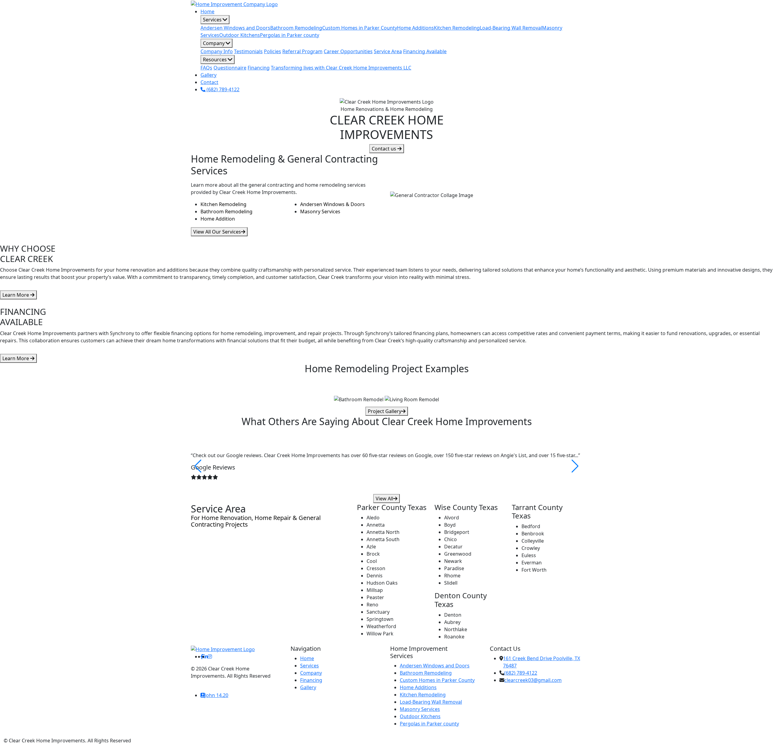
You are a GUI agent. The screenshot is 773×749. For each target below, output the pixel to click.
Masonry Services (320, 211)
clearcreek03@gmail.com (533, 680)
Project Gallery (384, 411)
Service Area (388, 51)
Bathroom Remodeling (296, 27)
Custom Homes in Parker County (359, 27)
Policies (272, 51)
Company (214, 43)
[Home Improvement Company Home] (234, 3)
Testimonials (248, 51)
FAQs (206, 67)
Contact (209, 82)
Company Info (216, 51)
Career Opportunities (348, 51)
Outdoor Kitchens (239, 35)
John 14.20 (216, 695)
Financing (259, 67)
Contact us (384, 148)
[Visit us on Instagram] (210, 656)
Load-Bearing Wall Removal (511, 27)
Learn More (16, 295)
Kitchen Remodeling (457, 27)
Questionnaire (229, 67)
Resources (215, 59)
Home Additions (415, 27)
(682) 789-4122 (222, 89)
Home (207, 11)
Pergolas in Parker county (289, 35)
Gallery (208, 75)
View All (384, 498)
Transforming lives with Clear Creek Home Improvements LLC (341, 67)
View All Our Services (217, 231)
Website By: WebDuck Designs (225, 683)
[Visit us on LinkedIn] (206, 656)
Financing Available (425, 51)
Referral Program (302, 51)
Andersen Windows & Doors (332, 204)
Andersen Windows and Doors (235, 27)
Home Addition (217, 218)
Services (213, 19)
